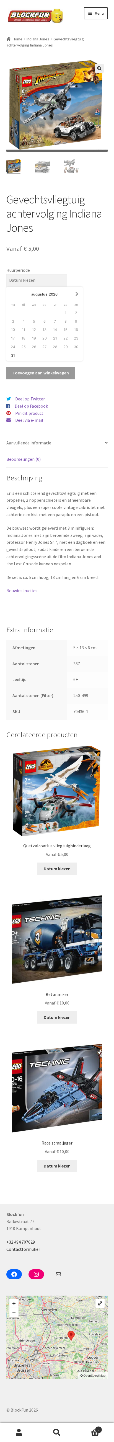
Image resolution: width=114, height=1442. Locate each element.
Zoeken (57, 1432)
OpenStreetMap (94, 1375)
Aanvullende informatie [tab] (28, 443)
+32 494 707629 (20, 1242)
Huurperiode (18, 270)
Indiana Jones (38, 39)
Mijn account (19, 1432)
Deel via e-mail (29, 420)
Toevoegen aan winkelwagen (40, 373)
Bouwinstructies (21, 590)
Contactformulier (23, 1249)
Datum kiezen (57, 868)
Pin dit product (29, 413)
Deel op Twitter (30, 399)
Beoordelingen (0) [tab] (23, 459)
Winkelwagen (88, 1428)
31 (13, 355)
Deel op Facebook (31, 406)
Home (17, 39)
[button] (99, 68)
